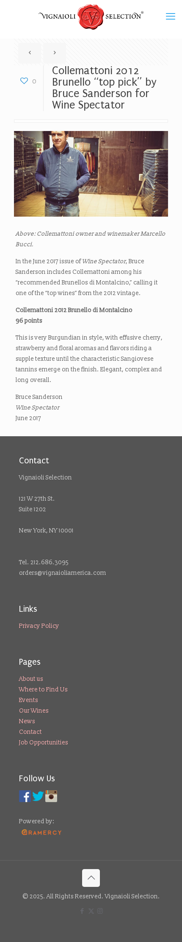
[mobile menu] (170, 17)
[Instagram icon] (100, 911)
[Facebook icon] (82, 911)
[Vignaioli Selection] (91, 17)
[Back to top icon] (91, 878)
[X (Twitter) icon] (91, 911)
